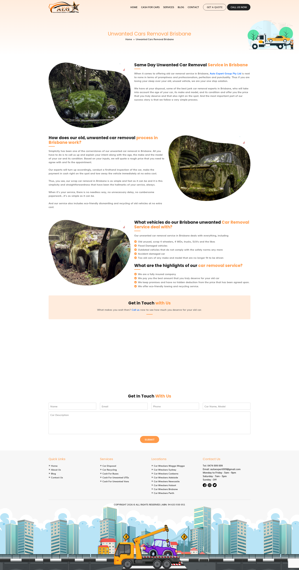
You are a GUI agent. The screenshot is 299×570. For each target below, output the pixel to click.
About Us (56, 469)
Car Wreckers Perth (164, 493)
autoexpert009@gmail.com (225, 469)
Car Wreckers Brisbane (166, 489)
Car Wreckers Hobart (165, 485)
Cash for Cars (150, 7)
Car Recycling (109, 469)
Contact (193, 7)
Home (134, 7)
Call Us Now (239, 7)
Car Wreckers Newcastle (167, 481)
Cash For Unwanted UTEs (115, 477)
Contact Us (57, 477)
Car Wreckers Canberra (166, 473)
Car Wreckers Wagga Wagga (169, 465)
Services (168, 7)
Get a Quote (215, 7)
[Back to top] (293, 564)
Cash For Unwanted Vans (115, 481)
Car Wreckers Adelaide (166, 477)
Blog (181, 7)
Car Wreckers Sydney (165, 469)
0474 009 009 (215, 465)
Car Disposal (109, 465)
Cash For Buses (110, 473)
